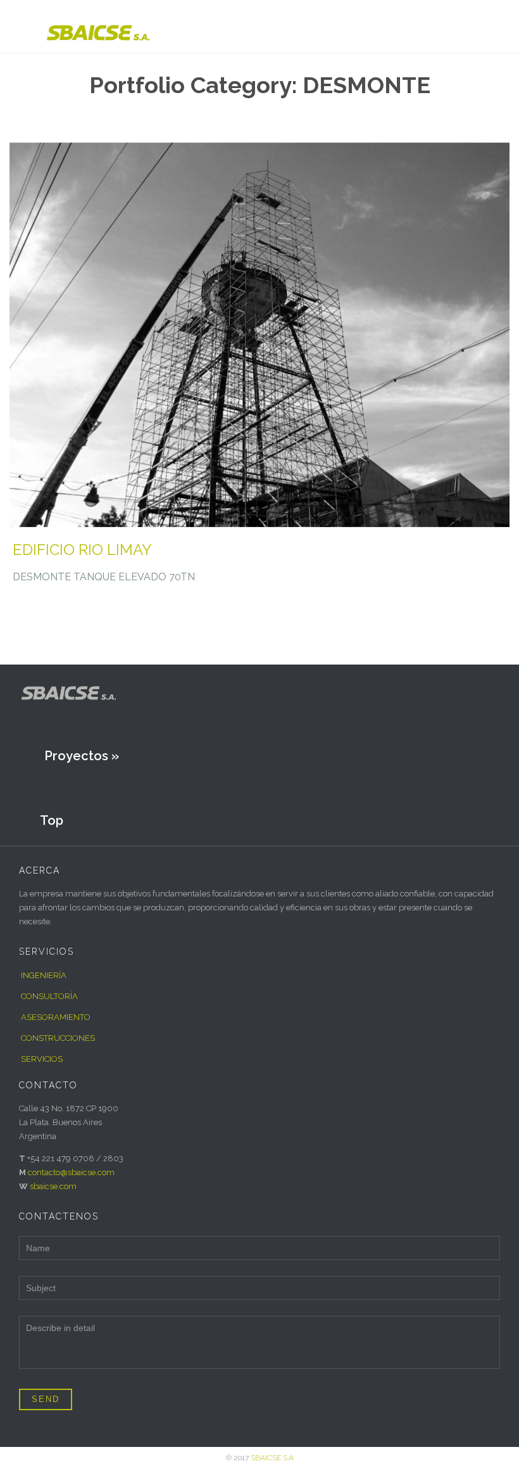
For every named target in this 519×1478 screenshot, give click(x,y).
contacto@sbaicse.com (71, 1172)
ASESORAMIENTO (56, 1017)
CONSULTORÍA (49, 996)
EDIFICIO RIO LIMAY (82, 549)
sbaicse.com (53, 1186)
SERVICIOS (42, 1059)
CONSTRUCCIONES (58, 1038)
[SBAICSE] (123, 26)
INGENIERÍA (43, 975)
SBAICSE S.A (272, 1457)
